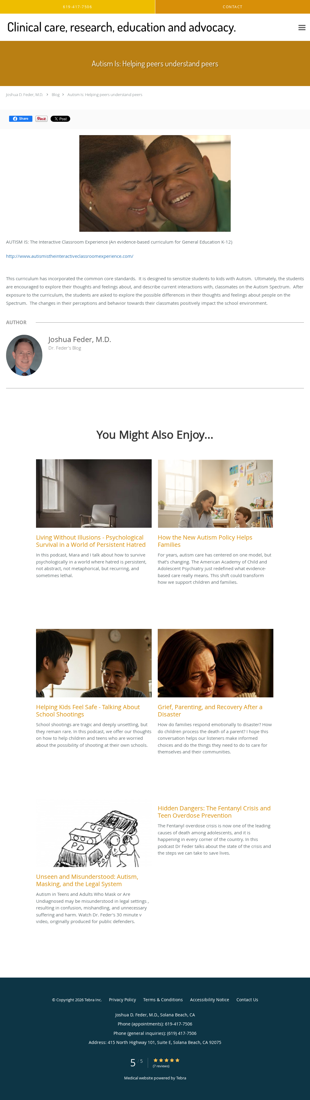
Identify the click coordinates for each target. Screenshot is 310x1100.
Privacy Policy (122, 999)
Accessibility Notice (209, 999)
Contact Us (247, 999)
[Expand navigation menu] (302, 27)
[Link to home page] (120, 27)
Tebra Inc (92, 999)
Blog (56, 94)
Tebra (181, 1078)
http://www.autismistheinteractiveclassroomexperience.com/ (70, 256)
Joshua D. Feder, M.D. (24, 94)
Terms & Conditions (163, 999)
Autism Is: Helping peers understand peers (105, 94)
